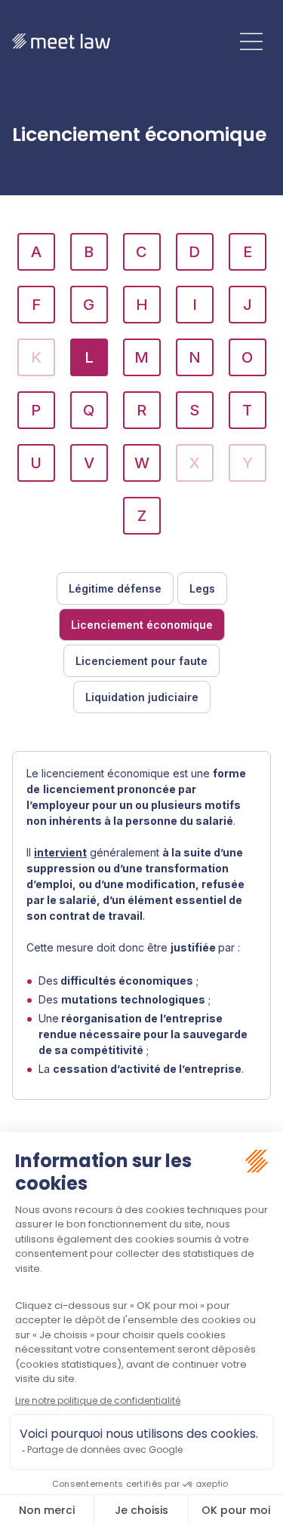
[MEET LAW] (61, 41)
